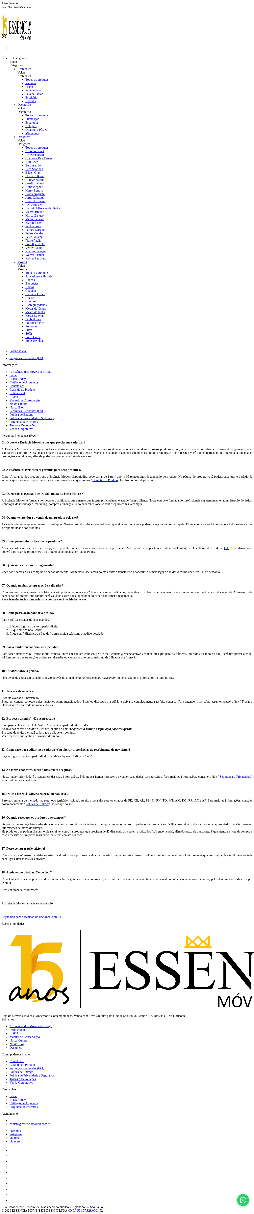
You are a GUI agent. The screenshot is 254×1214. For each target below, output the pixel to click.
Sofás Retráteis (34, 340)
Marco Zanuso (34, 215)
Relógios (31, 126)
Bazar (13, 375)
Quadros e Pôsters (36, 129)
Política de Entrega (21, 414)
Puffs (28, 330)
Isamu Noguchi (35, 194)
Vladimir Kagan (35, 251)
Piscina (29, 86)
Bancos (30, 280)
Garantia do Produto (22, 389)
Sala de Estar (33, 90)
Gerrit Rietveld (34, 183)
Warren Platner (34, 255)
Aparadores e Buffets (38, 276)
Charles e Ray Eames (38, 158)
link (226, 548)
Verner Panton (34, 247)
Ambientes (24, 69)
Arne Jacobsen (34, 154)
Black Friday (18, 378)
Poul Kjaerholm (35, 244)
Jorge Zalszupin (35, 197)
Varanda (30, 83)
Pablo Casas (33, 226)
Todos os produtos (36, 79)
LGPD (14, 396)
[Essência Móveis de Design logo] (16, 41)
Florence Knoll (34, 176)
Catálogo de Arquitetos (24, 382)
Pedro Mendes (34, 233)
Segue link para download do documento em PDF (33, 917)
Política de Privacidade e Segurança (32, 418)
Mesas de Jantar (35, 312)
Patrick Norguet (35, 229)
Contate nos (17, 386)
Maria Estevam (34, 219)
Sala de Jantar (34, 94)
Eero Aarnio (33, 165)
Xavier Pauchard (35, 258)
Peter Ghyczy (33, 237)
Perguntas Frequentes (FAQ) (27, 358)
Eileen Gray (32, 172)
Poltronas (31, 326)
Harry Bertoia (34, 190)
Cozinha (30, 101)
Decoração (24, 104)
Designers (23, 136)
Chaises (30, 297)
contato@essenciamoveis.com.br (30, 1124)
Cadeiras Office (35, 294)
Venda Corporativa (22, 7)
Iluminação (32, 119)
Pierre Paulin (33, 240)
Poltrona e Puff (34, 322)
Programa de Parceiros (24, 421)
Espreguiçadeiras (36, 305)
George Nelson (34, 179)
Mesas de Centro (35, 308)
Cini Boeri (31, 162)
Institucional (17, 393)
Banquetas (31, 283)
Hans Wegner (33, 187)
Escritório (31, 97)
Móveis (22, 262)
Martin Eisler (33, 222)
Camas (29, 287)
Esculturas (31, 122)
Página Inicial (18, 351)
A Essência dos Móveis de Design (31, 371)
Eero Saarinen (34, 169)
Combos (30, 301)
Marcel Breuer (34, 212)
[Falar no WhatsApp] (243, 1200)
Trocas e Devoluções (23, 425)
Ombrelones (33, 319)
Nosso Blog (7, 7)
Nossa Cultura (18, 404)
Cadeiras (30, 290)
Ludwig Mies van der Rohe (42, 208)
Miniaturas (32, 133)
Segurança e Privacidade (235, 776)
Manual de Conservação (25, 400)
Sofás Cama (32, 337)
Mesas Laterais (34, 315)
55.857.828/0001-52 (90, 1210)
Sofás (28, 333)
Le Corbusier (33, 204)
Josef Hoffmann (35, 201)
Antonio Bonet (34, 151)
